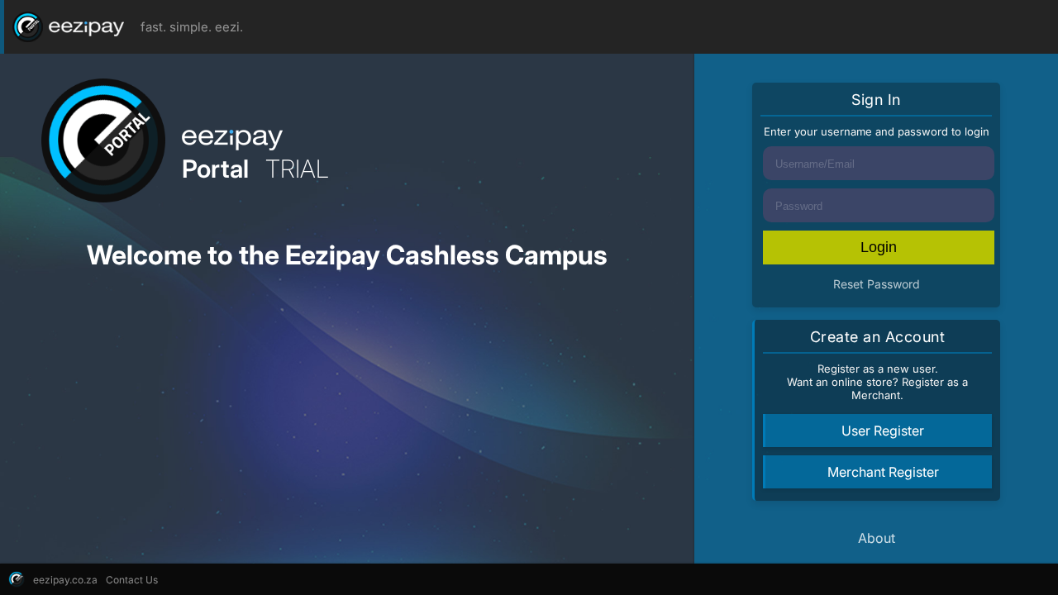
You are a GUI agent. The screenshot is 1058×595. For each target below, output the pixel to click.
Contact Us (132, 580)
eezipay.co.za (65, 580)
